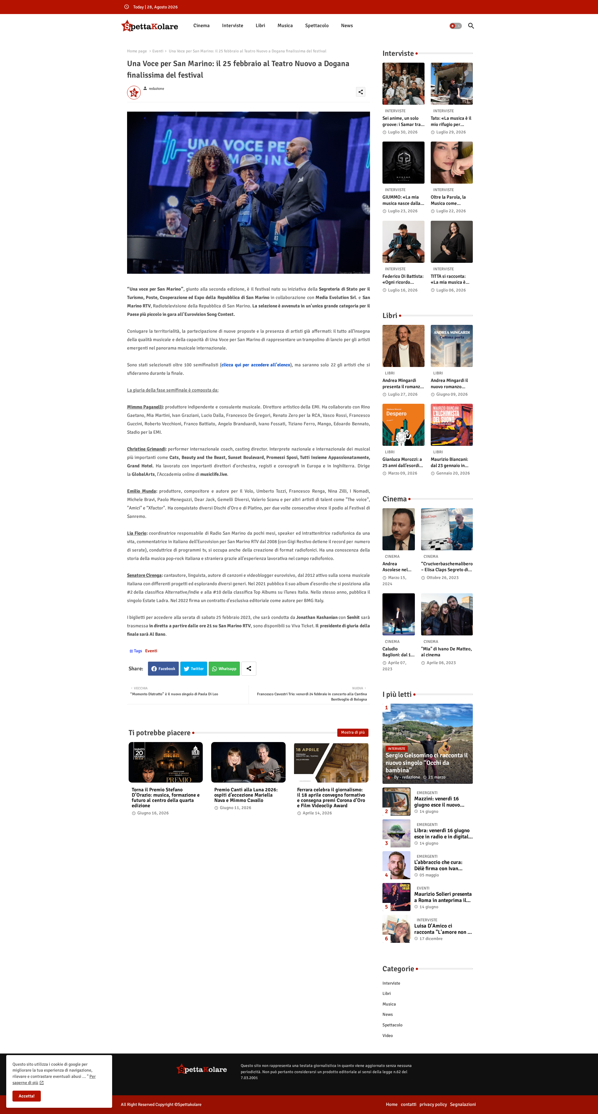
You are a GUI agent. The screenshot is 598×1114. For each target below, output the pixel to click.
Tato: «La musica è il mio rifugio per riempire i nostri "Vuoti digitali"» (451, 121)
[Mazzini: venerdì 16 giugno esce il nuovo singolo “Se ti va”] (396, 802)
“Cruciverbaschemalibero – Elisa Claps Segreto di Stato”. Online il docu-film (447, 567)
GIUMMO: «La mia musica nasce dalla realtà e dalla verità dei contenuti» (402, 200)
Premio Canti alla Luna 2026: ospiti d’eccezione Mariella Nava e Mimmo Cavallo (246, 795)
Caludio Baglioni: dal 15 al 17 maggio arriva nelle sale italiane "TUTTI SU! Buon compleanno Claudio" (398, 652)
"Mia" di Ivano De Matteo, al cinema (446, 652)
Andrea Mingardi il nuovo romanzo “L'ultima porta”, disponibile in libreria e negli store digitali (451, 384)
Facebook (167, 668)
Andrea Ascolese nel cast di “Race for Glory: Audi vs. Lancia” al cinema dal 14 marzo (396, 567)
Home (392, 1104)
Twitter (197, 668)
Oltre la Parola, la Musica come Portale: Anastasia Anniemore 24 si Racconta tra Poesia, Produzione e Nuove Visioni (451, 200)
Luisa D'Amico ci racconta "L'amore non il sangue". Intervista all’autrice (442, 929)
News (347, 25)
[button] (455, 26)
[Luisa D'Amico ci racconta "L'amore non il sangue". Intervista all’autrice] (396, 929)
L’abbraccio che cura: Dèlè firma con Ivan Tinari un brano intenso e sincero (442, 865)
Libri (260, 25)
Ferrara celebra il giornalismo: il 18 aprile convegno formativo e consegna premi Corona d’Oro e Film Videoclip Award (331, 797)
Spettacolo (317, 25)
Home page (137, 51)
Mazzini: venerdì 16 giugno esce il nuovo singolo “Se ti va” (437, 802)
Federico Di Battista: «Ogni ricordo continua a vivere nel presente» (403, 279)
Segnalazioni (463, 1104)
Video (387, 1035)
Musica (285, 25)
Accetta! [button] (27, 1096)
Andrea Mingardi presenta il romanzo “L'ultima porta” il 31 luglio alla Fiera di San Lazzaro (403, 384)
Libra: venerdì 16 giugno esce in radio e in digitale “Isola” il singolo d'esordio (442, 833)
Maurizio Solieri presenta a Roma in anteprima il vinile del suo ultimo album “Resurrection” (443, 897)
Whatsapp (227, 668)
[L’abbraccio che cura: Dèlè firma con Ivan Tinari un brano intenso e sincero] (396, 865)
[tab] (201, 25)
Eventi (158, 51)
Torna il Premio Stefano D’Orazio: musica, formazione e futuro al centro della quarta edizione (166, 797)
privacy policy (433, 1104)
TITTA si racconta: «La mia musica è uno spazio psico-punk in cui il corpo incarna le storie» (449, 279)
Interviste (232, 25)
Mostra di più (353, 732)
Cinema (201, 25)
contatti (408, 1104)
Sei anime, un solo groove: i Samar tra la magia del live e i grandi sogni (401, 121)
